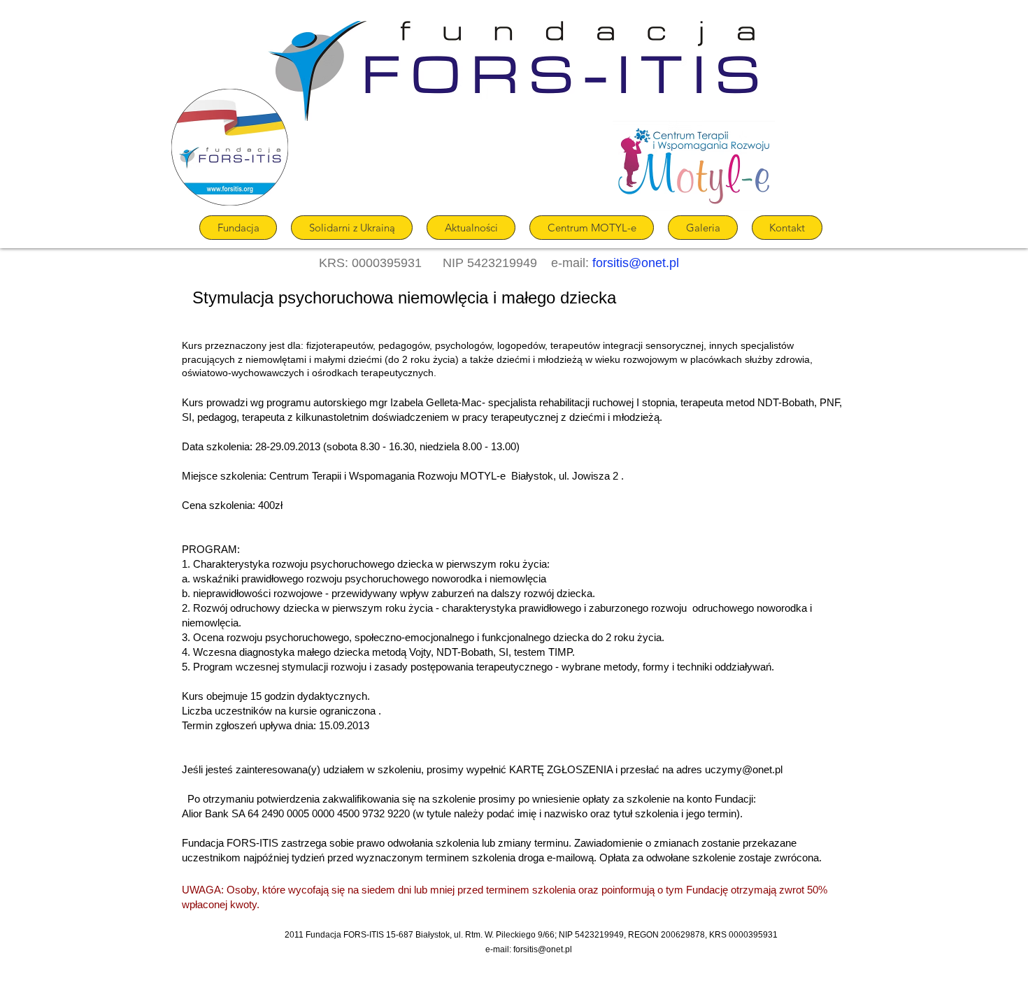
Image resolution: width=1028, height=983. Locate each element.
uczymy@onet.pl (744, 769)
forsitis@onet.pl (635, 263)
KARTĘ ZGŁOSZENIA (561, 769)
